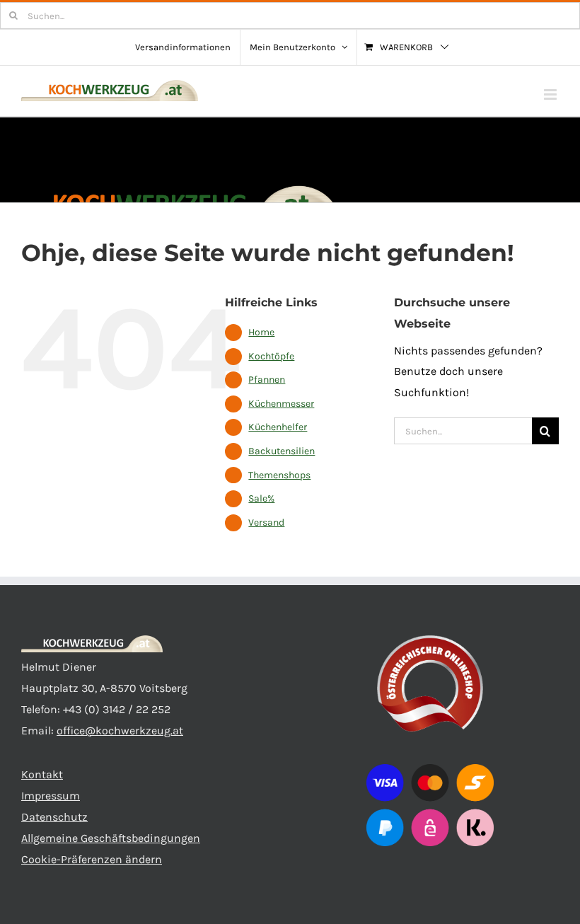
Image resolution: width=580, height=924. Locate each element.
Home (261, 332)
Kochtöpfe (271, 356)
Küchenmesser (281, 404)
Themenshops (279, 475)
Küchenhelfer (277, 427)
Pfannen (266, 380)
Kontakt (42, 774)
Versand (266, 522)
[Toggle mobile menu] (551, 94)
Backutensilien (281, 451)
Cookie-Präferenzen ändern (91, 859)
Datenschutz (54, 817)
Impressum (50, 795)
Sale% (261, 498)
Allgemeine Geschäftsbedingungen (110, 838)
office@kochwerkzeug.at (120, 730)
